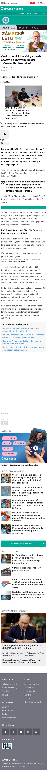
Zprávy (4, 70)
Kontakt (27, 698)
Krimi (6, 443)
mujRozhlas (6, 431)
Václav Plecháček (19, 116)
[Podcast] (2, 143)
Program (20, 13)
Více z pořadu (10, 552)
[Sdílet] (6, 143)
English (41, 763)
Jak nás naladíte (31, 684)
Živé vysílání (9, 453)
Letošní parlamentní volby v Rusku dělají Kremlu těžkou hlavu (21, 647)
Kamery (43, 13)
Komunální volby (9, 688)
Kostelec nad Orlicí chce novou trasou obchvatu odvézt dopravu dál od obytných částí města (28, 594)
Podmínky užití (30, 763)
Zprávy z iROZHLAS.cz (14, 611)
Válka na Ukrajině (9, 684)
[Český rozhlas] (9, 3)
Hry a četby (8, 438)
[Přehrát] (4, 134)
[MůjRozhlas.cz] (5, 82)
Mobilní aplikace (9, 718)
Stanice (5, 691)
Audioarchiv (32, 13)
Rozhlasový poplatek (33, 702)
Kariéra (27, 695)
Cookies (5, 763)
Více (35, 27)
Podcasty (6, 714)
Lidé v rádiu (29, 691)
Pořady (7, 448)
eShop (5, 695)
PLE (9, 413)
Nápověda (29, 688)
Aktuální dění (8, 27)
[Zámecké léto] (23, 41)
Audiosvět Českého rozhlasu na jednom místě (19, 465)
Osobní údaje (16, 763)
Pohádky (18, 443)
